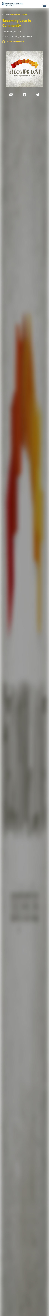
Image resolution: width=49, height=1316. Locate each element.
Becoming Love (18, 14)
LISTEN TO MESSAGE (15, 41)
